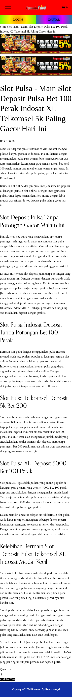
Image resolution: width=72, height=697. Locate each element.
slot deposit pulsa (17, 149)
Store (3, 27)
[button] (7, 679)
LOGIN (18, 19)
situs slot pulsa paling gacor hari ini (41, 173)
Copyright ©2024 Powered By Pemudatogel (36, 689)
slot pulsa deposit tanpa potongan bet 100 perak (28, 386)
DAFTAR (54, 19)
